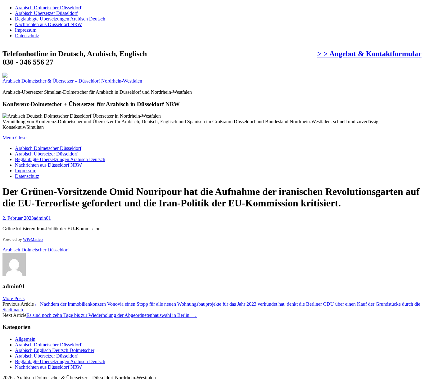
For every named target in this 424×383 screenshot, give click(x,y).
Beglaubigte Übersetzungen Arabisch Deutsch (60, 18)
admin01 (42, 218)
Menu (8, 137)
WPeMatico (33, 239)
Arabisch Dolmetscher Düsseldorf (48, 7)
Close (20, 137)
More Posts (13, 298)
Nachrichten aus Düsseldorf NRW (48, 24)
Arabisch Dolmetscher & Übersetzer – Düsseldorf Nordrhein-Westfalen (72, 80)
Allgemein (25, 339)
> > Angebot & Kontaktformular (369, 54)
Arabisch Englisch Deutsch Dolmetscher (54, 350)
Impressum (25, 30)
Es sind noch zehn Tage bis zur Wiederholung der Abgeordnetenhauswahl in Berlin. (111, 315)
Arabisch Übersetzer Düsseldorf (46, 13)
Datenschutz (27, 35)
